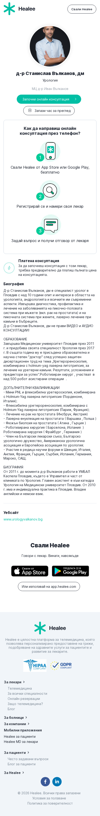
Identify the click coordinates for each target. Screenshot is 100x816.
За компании (15, 724)
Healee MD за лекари (21, 742)
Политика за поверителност (50, 803)
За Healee (12, 773)
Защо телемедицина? (25, 704)
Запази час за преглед (53, 111)
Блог (11, 709)
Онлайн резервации (24, 699)
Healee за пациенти (20, 736)
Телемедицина (20, 688)
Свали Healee (81, 9)
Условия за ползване (50, 798)
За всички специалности (27, 693)
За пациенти (15, 753)
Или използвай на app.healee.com (49, 586)
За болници (14, 718)
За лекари (12, 682)
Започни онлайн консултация (46, 99)
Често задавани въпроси (28, 759)
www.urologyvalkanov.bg (23, 519)
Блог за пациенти (22, 764)
